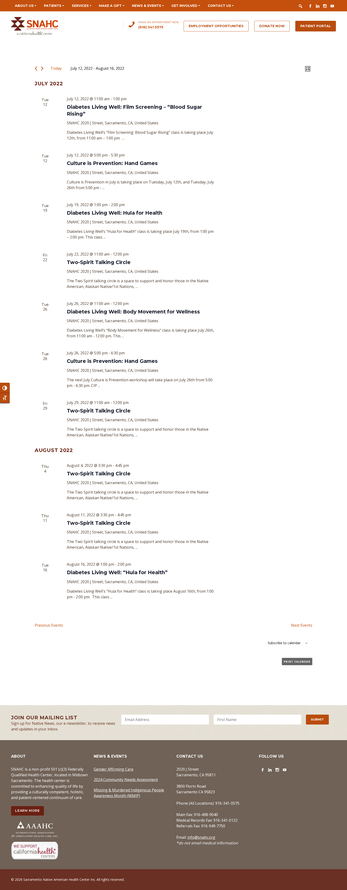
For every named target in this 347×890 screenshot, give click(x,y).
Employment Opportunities (216, 26)
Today (56, 68)
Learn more (27, 810)
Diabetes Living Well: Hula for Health (114, 213)
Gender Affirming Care (113, 769)
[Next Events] (42, 68)
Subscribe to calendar (284, 643)
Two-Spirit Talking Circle (99, 262)
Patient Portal (315, 26)
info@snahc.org (201, 837)
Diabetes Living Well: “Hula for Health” (117, 572)
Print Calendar (297, 661)
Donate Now (272, 26)
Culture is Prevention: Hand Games (112, 163)
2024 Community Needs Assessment (126, 779)
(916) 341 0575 (150, 27)
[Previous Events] (36, 68)
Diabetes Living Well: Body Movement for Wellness (133, 312)
